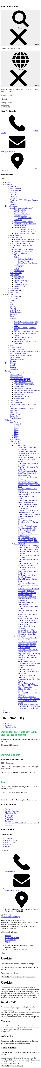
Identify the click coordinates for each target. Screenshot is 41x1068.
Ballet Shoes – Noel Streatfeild (29, 699)
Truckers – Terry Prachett (27, 644)
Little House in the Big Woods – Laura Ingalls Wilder (28, 590)
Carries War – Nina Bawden (28, 705)
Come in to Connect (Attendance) (21, 208)
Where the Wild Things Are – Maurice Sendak (28, 454)
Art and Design (15, 310)
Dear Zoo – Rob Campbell (27, 540)
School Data (18, 267)
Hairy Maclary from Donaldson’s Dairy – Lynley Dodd (28, 522)
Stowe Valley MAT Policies (28, 263)
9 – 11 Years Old (19, 636)
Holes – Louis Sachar (25, 683)
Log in (7, 712)
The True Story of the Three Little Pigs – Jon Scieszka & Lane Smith (28, 551)
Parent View (14, 400)
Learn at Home (15, 414)
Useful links (14, 416)
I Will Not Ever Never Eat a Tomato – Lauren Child (28, 511)
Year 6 (16, 438)
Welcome (13, 186)
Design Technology (16, 312)
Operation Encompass (21, 281)
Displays (13, 361)
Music (12, 345)
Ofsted (12, 247)
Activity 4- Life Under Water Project (26, 332)
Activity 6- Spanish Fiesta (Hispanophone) (23, 338)
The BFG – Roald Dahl (26, 620)
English (12, 302)
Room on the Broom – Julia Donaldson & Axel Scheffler (28, 482)
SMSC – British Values (18, 353)
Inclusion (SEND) (16, 237)
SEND (16, 269)
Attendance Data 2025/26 (27, 231)
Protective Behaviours (21, 284)
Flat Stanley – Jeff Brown (27, 597)
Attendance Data (20, 227)
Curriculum (9, 294)
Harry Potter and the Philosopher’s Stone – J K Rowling (27, 689)
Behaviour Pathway (16, 235)
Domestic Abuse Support (22, 388)
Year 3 (16, 432)
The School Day (15, 190)
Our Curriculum (15, 296)
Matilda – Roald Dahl (25, 669)
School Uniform (15, 412)
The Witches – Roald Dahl (27, 642)
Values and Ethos (16, 273)
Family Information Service (23, 383)
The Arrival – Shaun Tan (27, 634)
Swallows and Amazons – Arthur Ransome (27, 647)
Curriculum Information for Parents (22, 408)
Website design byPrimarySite (16, 949)
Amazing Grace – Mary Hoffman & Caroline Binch (27, 631)
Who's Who (14, 194)
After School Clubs (16, 377)
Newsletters (14, 369)
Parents (7, 371)
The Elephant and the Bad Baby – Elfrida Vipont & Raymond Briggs (27, 530)
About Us (8, 184)
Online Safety (19, 279)
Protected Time (19, 398)
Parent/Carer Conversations (23, 392)
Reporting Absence (20, 216)
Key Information (11, 206)
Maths (12, 304)
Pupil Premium (19, 265)
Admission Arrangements (22, 251)
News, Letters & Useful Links (24, 233)
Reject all (5, 977)
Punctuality (18, 220)
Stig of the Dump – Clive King (29, 654)
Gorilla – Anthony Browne (27, 526)
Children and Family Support (20, 379)
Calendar (13, 367)
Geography (13, 314)
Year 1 (16, 428)
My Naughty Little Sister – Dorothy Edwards (27, 576)
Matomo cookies (12, 1026)
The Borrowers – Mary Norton (29, 707)
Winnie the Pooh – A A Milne (28, 548)
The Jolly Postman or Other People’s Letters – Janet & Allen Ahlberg (27, 506)
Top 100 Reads (15, 443)
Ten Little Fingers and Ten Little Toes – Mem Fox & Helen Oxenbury (27, 473)
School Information (16, 188)
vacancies (13, 204)
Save (20, 1066)
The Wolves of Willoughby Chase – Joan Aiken (27, 639)
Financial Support (16, 418)
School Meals (14, 410)
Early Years (13, 298)
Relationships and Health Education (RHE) (24, 351)
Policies (16, 257)
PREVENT (18, 282)
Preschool (17, 424)
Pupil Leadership (15, 440)
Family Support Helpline (22, 381)
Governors (13, 192)
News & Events (10, 363)
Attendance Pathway (21, 212)
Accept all (13, 977)
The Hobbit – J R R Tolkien (28, 685)
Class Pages (14, 422)
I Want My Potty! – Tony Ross (29, 514)
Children (8, 420)
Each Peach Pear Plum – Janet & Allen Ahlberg (28, 535)
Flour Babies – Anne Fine (27, 697)
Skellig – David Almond (26, 655)
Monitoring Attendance (22, 214)
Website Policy (10, 940)
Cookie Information (12, 938)
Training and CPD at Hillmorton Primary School (22, 823)
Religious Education (17, 349)
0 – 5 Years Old (19, 445)
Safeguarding (14, 275)
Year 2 (16, 430)
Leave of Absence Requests (23, 222)
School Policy (19, 277)
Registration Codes (24, 218)
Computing (13, 308)
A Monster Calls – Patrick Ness (29, 663)
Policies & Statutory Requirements (21, 249)
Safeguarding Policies (25, 259)
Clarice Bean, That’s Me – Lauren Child (27, 615)
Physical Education (16, 347)
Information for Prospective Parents (22, 245)
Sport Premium (19, 271)
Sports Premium (15, 290)
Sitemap (8, 936)
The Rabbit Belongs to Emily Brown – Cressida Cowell (28, 564)
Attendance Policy (20, 210)
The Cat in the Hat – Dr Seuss (28, 542)
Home (7, 182)
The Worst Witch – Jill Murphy (29, 546)
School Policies (23, 261)
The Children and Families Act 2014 (26, 239)
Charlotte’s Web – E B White (28, 618)
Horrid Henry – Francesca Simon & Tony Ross (27, 594)
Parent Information (16, 402)
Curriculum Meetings (17, 359)
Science (12, 306)
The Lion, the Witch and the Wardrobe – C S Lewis (28, 676)
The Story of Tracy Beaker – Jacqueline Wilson (28, 651)
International (14, 320)
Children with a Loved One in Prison (27, 390)
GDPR (16, 255)
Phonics (12, 300)
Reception (17, 426)
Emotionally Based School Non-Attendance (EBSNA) (25, 225)
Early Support (19, 387)
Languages (13, 318)
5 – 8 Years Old (19, 544)
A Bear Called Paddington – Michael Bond (28, 623)
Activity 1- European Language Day (26, 322)
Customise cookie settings (26, 977)
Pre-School (13, 198)
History (12, 316)
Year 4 (16, 434)
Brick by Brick (19, 394)
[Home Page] (6, 95)
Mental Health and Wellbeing (20, 243)
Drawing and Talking (21, 396)
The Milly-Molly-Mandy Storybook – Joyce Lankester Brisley (28, 585)
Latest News (14, 365)
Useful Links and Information (24, 241)
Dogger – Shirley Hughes (27, 538)
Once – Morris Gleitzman (27, 661)
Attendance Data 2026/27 (27, 229)
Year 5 (16, 436)
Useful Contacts (19, 286)
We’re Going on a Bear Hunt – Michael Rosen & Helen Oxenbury (29, 459)
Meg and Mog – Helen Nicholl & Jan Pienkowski (29, 493)
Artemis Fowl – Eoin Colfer (28, 708)
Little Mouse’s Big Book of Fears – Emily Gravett (27, 501)
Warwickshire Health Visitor (24, 385)
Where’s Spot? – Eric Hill (27, 451)
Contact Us (13, 196)
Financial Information (21, 253)
